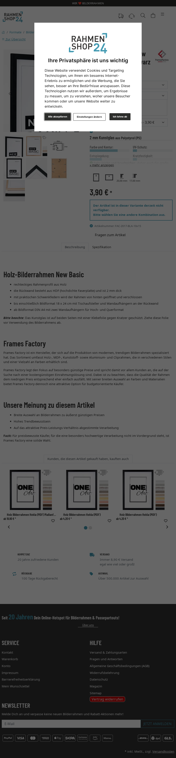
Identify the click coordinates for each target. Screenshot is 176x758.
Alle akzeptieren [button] (57, 116)
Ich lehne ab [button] (120, 116)
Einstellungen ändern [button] (89, 116)
